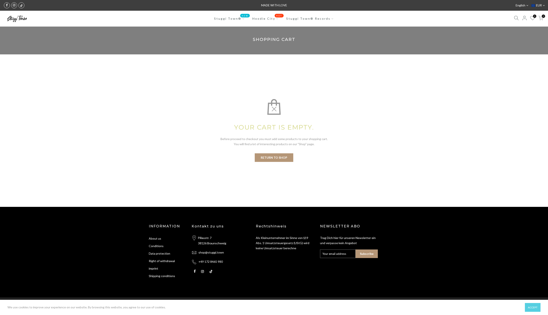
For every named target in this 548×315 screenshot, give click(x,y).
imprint (153, 268)
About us (155, 238)
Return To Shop (274, 157)
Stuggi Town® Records (308, 18)
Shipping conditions (162, 276)
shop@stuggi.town (211, 252)
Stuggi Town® (231, 18)
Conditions (156, 246)
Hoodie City (267, 18)
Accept (533, 307)
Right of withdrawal (162, 261)
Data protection (159, 253)
